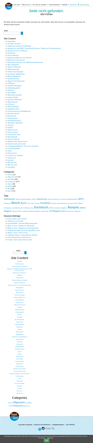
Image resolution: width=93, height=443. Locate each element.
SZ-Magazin (55, 211)
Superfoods (44, 211)
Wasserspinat (12, 102)
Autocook (63, 199)
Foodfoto (45, 202)
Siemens (14, 211)
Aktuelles (10, 179)
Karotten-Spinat (13, 114)
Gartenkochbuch (62, 203)
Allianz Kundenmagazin (23, 199)
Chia (28, 203)
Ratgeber (64, 208)
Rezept (9, 186)
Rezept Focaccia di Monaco (17, 51)
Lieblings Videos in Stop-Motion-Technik (22, 235)
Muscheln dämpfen (14, 95)
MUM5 (51, 208)
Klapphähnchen (13, 109)
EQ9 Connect (35, 203)
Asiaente (10, 90)
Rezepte (73, 207)
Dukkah (10, 128)
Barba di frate (12, 130)
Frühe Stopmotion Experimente (19, 237)
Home (9, 151)
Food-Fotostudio (54, 5)
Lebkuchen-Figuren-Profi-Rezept (19, 46)
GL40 (75, 203)
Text (63, 211)
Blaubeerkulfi (12, 137)
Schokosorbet (12, 118)
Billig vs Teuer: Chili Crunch (17, 233)
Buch (9, 191)
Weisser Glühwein (14, 67)
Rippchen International (16, 60)
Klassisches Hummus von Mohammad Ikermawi (25, 62)
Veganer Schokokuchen (16, 81)
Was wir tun (26, 5)
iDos (31, 208)
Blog (9, 189)
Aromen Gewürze (53, 199)
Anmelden (11, 167)
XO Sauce (10, 104)
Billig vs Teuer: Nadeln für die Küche (20, 226)
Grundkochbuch (17, 208)
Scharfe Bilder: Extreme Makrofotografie (22, 223)
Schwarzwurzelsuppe (15, 72)
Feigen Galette (12, 97)
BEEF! (81, 199)
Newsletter (73, 5)
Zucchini (10, 125)
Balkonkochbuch (72, 199)
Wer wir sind (15, 5)
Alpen (34, 199)
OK (46, 440)
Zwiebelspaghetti (13, 88)
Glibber (80, 203)
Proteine (57, 208)
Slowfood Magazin (34, 211)
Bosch (15, 203)
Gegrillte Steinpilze (14, 86)
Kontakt (64, 5)
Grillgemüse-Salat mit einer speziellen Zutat (23, 230)
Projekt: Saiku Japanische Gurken (19, 240)
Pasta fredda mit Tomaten (17, 219)
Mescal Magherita (14, 76)
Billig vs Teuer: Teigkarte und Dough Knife (22, 228)
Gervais (70, 203)
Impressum (11, 158)
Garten (53, 203)
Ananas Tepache (13, 139)
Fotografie (11, 182)
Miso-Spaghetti (13, 65)
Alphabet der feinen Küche (17, 142)
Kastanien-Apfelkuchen (16, 74)
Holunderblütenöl (14, 121)
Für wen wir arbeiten (39, 5)
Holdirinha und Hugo (15, 221)
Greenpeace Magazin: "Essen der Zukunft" (22, 146)
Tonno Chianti (12, 132)
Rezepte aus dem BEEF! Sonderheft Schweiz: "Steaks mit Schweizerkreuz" (34, 48)
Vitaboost (77, 211)
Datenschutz (12, 153)
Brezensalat (11, 116)
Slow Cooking (22, 211)
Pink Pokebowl (12, 55)
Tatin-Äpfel (11, 93)
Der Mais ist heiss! (14, 44)
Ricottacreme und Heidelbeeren (19, 111)
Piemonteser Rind (14, 135)
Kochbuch (41, 207)
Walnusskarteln (13, 69)
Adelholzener (9, 199)
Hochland (26, 208)
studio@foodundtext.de (58, 424)
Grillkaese (11, 83)
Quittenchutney (13, 79)
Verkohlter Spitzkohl (15, 123)
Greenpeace (7, 208)
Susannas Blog (84, 5)
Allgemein (11, 177)
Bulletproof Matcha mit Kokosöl (19, 58)
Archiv (9, 175)
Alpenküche (42, 199)
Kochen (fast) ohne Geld (16, 144)
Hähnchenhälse (13, 107)
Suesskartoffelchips (14, 100)
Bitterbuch (7, 203)
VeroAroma (69, 211)
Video (9, 184)
